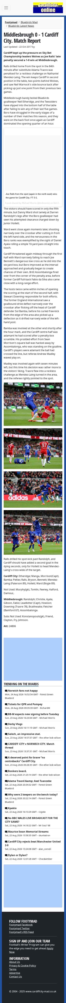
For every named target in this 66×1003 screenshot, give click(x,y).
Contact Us (15, 976)
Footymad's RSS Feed (21, 932)
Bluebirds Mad (29, 22)
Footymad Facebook (21, 924)
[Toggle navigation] (6, 8)
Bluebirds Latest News (21, 26)
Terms (12, 969)
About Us (14, 962)
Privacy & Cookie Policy (22, 965)
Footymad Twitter (19, 928)
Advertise (14, 973)
